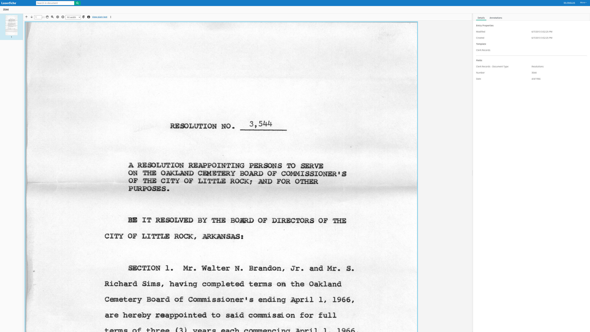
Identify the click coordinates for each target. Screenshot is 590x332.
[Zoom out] (62, 17)
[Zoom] (52, 17)
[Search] (77, 3)
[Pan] (47, 17)
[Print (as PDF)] (88, 17)
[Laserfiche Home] (16, 3)
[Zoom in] (57, 17)
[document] (531, 173)
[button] (11, 27)
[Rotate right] (83, 17)
